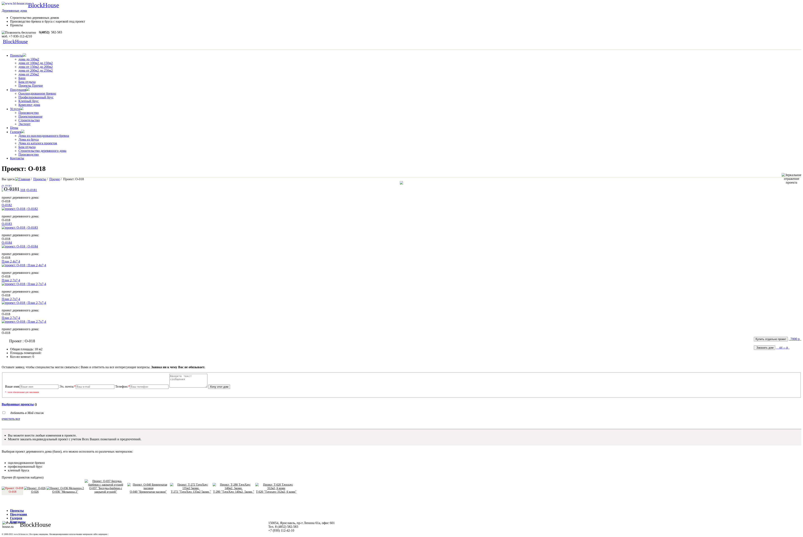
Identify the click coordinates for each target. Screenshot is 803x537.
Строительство (29, 120)
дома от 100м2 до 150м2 (35, 63)
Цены (14, 127)
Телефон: (122, 386)
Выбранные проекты (18, 404)
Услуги (15, 109)
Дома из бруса (28, 139)
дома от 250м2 (28, 74)
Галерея (15, 132)
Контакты (17, 158)
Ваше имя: (12, 386)
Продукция (18, 89)
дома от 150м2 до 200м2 (35, 67)
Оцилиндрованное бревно (37, 93)
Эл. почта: (67, 386)
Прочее (54, 179)
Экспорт (24, 124)
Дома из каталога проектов (37, 143)
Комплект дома (29, 105)
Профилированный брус (36, 97)
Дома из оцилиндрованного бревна (43, 135)
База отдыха (27, 82)
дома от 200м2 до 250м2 (35, 70)
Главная (24, 179)
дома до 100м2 (28, 59)
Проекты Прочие (30, 85)
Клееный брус (28, 101)
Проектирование (30, 116)
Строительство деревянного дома (42, 150)
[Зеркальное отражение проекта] (791, 178)
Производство (28, 112)
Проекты (16, 55)
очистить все (11, 418)
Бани (22, 78)
